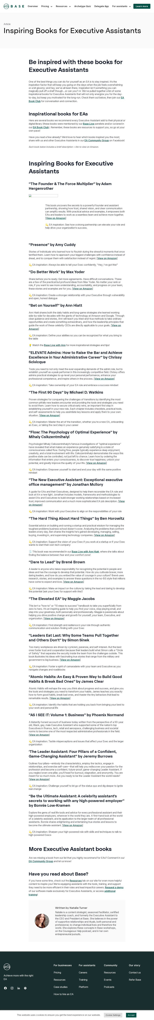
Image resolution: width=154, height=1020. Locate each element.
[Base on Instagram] (13, 988)
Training (83, 979)
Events (107, 979)
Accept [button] (131, 1015)
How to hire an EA (64, 994)
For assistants (119, 6)
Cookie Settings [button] (113, 1015)
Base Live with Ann (55, 345)
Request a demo (114, 887)
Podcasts (109, 986)
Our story (134, 965)
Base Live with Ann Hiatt (85, 551)
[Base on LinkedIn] (20, 988)
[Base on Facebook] (7, 988)
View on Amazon (55, 218)
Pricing (45, 6)
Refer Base (135, 979)
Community (110, 965)
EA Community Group (97, 140)
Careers (83, 972)
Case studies (61, 986)
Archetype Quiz (82, 6)
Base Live (88, 123)
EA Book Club (41, 127)
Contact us (135, 972)
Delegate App (101, 6)
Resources (61, 6)
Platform (83, 986)
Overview (33, 6)
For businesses (63, 965)
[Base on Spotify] (26, 988)
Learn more (142, 6)
